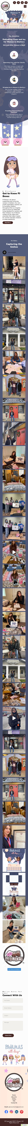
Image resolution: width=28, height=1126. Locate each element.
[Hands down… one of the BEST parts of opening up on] (14, 599)
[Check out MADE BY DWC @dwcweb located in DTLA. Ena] (14, 741)
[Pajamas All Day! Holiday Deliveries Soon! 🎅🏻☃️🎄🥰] (14, 860)
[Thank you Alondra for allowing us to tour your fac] (14, 647)
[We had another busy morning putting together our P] (14, 694)
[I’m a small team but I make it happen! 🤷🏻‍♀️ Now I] (14, 575)
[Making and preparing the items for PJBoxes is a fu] (14, 718)
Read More (8, 222)
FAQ (14, 1101)
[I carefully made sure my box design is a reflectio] (14, 884)
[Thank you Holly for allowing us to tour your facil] (14, 765)
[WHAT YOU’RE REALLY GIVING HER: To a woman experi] (14, 457)
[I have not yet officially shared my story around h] (14, 267)
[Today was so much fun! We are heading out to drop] (14, 552)
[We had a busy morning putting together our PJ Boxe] (14, 813)
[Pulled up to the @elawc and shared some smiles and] (14, 528)
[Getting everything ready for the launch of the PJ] (14, 931)
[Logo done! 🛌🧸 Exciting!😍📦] (14, 955)
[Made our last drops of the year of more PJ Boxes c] (14, 670)
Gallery (14, 1099)
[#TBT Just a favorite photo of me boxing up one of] (14, 481)
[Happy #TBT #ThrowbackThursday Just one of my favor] (14, 409)
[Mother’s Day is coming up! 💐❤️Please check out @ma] (14, 291)
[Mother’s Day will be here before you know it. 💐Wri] (14, 362)
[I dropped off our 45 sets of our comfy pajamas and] (14, 789)
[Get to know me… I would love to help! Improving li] (14, 836)
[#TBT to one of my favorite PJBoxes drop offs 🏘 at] (14, 338)
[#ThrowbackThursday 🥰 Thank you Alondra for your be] (14, 315)
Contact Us (14, 1102)
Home (14, 1095)
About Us (14, 1097)
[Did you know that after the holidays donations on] (14, 623)
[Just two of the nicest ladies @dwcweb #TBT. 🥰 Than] (14, 386)
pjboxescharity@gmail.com (15, 1107)
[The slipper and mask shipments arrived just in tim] (14, 907)
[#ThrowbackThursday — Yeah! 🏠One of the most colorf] (14, 433)
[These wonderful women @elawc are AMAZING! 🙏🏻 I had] (14, 504)
